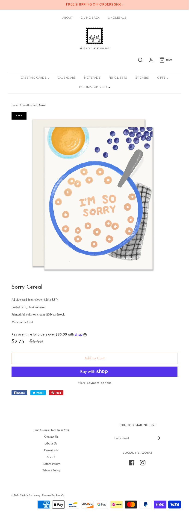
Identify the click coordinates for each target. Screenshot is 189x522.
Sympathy (25, 105)
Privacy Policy (51, 470)
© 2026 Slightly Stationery (26, 495)
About (67, 17)
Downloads (51, 450)
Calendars (67, 77)
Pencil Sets (118, 77)
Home (15, 105)
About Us (51, 444)
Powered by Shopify (53, 495)
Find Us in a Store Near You (51, 430)
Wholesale (117, 17)
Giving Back (90, 17)
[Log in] (151, 60)
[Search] (140, 60)
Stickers (142, 77)
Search (51, 457)
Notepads (92, 77)
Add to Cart (94, 358)
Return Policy (51, 464)
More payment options (94, 383)
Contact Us (51, 437)
